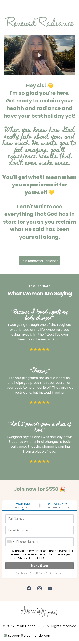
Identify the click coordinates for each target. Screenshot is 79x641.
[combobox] (10, 542)
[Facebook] (29, 588)
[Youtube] (50, 588)
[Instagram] (39, 588)
